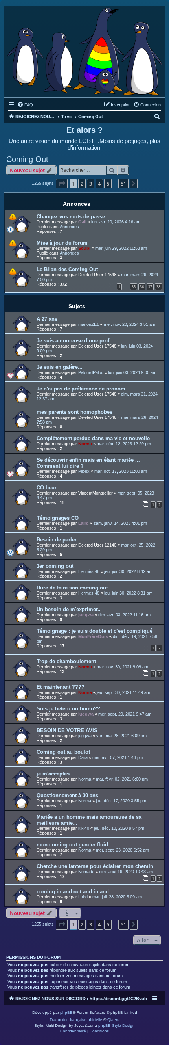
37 (150, 286)
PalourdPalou (90, 372)
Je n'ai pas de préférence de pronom (81, 389)
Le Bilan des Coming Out (67, 269)
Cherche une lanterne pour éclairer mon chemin (95, 866)
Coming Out (27, 159)
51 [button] (123, 183)
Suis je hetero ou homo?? (68, 709)
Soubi (84, 248)
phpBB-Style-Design (116, 1025)
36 (142, 286)
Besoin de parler (57, 540)
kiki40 (83, 828)
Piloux (84, 471)
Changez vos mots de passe (71, 216)
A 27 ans (47, 319)
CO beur (47, 488)
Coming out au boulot (63, 752)
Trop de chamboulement (66, 661)
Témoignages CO (58, 518)
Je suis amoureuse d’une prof (73, 341)
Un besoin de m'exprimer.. (69, 609)
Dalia (83, 757)
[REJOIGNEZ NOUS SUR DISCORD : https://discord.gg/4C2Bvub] (84, 50)
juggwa (86, 614)
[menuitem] (25, 105)
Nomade (86, 871)
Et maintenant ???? (60, 687)
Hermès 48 (88, 571)
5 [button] (108, 183)
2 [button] (82, 183)
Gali (82, 221)
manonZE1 (88, 324)
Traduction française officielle (76, 1019)
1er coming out (55, 566)
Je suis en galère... (60, 367)
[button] (62, 183)
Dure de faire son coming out (72, 588)
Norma (85, 443)
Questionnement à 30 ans (67, 795)
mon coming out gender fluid (72, 845)
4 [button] (99, 183)
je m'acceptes (53, 774)
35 (134, 286)
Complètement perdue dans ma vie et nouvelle (93, 438)
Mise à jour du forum (62, 243)
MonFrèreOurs (93, 636)
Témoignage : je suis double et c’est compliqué (94, 631)
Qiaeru (113, 1019)
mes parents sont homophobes (74, 412)
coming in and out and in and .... (77, 891)
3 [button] (90, 183)
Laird (83, 523)
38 (158, 286)
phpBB (66, 1012)
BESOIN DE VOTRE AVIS (67, 730)
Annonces (69, 226)
